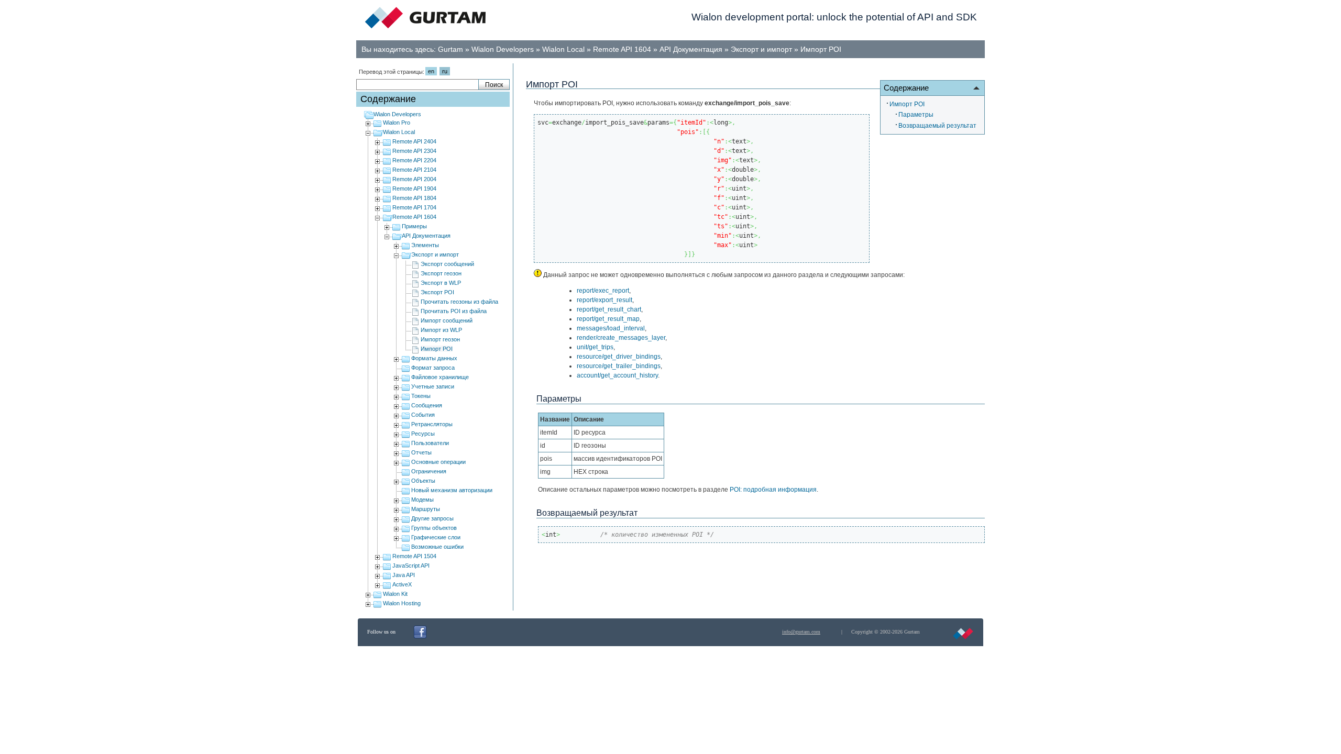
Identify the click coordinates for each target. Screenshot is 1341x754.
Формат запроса (433, 367)
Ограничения (428, 471)
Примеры (414, 226)
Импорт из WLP (441, 330)
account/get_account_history (617, 375)
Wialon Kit (395, 594)
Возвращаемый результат (937, 125)
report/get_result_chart (609, 309)
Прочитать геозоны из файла (459, 301)
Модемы (422, 499)
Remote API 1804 (414, 198)
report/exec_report (603, 290)
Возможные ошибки (437, 547)
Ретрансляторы (432, 424)
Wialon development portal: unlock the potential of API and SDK (834, 17)
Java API (403, 575)
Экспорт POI (437, 292)
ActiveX (402, 584)
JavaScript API (411, 565)
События (423, 415)
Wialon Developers (502, 49)
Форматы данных (434, 358)
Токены (421, 396)
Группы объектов (434, 528)
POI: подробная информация (773, 489)
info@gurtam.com (801, 632)
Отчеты (421, 452)
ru (444, 71)
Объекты (423, 481)
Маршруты (425, 509)
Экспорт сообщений (447, 264)
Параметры (915, 114)
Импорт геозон (440, 339)
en (431, 71)
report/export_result (604, 300)
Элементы (425, 245)
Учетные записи (432, 386)
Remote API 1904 (414, 188)
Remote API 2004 (414, 179)
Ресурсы (423, 433)
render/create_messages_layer (621, 337)
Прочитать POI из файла (454, 311)
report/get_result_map (608, 319)
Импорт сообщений (446, 320)
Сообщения (426, 405)
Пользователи (430, 443)
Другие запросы (432, 518)
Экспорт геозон (441, 273)
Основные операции (438, 462)
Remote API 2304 (414, 151)
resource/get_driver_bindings (619, 356)
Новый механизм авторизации (451, 490)
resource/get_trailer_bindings (619, 366)
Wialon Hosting (402, 603)
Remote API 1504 (414, 556)
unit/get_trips (595, 347)
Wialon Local (563, 49)
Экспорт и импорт (761, 49)
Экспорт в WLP (441, 283)
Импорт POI (820, 49)
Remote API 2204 (414, 160)
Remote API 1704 (414, 207)
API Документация (690, 49)
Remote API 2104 (414, 170)
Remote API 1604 (622, 49)
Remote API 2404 (414, 141)
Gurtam (450, 49)
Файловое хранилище (440, 377)
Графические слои (435, 537)
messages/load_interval (611, 328)
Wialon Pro (396, 122)
